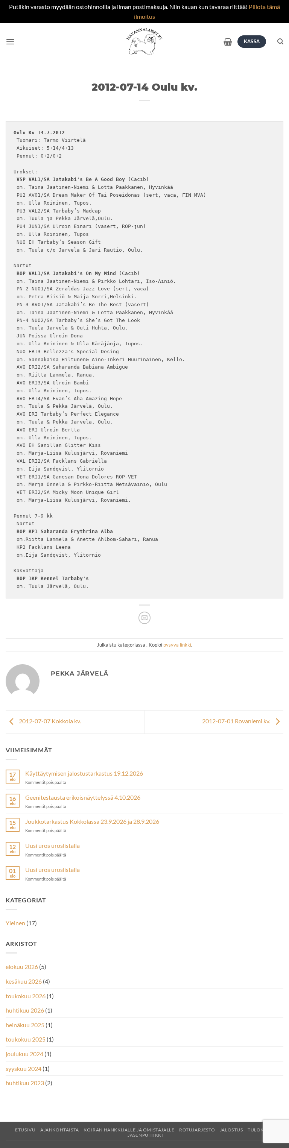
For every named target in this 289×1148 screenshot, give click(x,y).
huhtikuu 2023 (25, 1082)
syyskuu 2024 (23, 1068)
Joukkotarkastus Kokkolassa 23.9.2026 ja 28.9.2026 (92, 821)
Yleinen (15, 922)
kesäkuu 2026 (24, 981)
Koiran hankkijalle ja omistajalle (129, 1130)
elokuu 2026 (22, 966)
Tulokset (260, 1130)
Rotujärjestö (197, 1130)
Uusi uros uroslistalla (52, 845)
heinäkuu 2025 (25, 1024)
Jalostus (231, 1130)
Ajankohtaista (59, 1130)
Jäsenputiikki (145, 1135)
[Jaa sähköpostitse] (144, 618)
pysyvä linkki (177, 645)
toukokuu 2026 (26, 995)
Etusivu (25, 1130)
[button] (10, 41)
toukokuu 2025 (26, 1039)
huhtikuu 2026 (25, 1010)
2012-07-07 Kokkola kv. (49, 721)
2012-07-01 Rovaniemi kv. (236, 721)
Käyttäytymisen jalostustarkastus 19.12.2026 (84, 773)
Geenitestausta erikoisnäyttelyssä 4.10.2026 (82, 797)
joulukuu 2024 (24, 1053)
